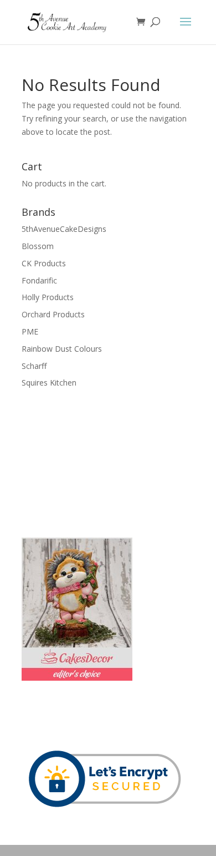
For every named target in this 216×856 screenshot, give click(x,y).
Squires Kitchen (49, 382)
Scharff (34, 366)
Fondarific (39, 280)
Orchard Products (53, 314)
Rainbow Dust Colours (62, 348)
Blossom (38, 246)
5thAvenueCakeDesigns (64, 229)
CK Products (44, 263)
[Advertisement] (77, 461)
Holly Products (48, 297)
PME (30, 331)
